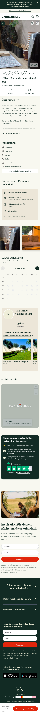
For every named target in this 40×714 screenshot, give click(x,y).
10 (8, 286)
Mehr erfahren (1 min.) (10, 133)
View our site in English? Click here (20, 11)
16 (37, 286)
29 (32, 294)
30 (37, 294)
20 (22, 290)
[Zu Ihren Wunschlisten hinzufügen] (32, 23)
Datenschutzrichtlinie (9, 572)
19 (18, 290)
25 (13, 294)
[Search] (32, 16)
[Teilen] (37, 23)
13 (22, 286)
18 (13, 290)
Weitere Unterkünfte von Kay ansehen (17, 335)
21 (27, 290)
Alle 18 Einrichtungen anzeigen (20, 171)
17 (8, 290)
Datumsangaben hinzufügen (25, 709)
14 (27, 286)
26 (18, 294)
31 (8, 299)
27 (22, 294)
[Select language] (37, 16)
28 (27, 294)
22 (32, 290)
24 (8, 294)
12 (18, 286)
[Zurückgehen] (3, 23)
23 (37, 290)
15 (32, 286)
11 (13, 286)
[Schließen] (37, 2)
